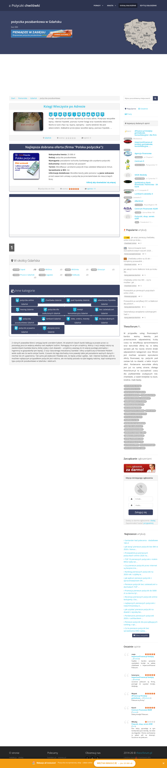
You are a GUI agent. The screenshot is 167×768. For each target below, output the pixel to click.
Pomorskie (22, 98)
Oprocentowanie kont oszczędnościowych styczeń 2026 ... (138, 249)
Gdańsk (33, 98)
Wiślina (45, 269)
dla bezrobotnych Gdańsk (106, 320)
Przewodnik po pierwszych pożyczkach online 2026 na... (136, 554)
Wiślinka (72, 269)
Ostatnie (144, 108)
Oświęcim (138, 157)
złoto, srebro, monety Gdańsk (79, 320)
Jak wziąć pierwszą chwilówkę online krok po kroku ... (139, 238)
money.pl (62, 757)
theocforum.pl (144, 753)
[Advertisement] (83, 76)
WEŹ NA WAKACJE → (114, 763)
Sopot (19, 269)
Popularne (131, 108)
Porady (97, 5)
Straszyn (98, 269)
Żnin (136, 222)
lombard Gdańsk (53, 318)
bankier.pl (51, 757)
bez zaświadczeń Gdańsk (106, 311)
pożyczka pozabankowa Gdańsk (24, 320)
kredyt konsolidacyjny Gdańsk (78, 311)
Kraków (127, 150)
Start (13, 98)
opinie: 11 (91, 188)
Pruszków (138, 205)
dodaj (152, 520)
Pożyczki (25, 5)
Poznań (138, 212)
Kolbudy (72, 275)
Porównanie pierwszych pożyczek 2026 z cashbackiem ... (139, 617)
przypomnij (148, 523)
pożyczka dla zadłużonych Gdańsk (51, 311)
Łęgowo (46, 275)
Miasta (110, 5)
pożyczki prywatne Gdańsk (26, 330)
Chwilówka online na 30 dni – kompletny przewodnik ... (137, 259)
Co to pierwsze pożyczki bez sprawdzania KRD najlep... (136, 629)
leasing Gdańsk (27, 309)
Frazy (129, 114)
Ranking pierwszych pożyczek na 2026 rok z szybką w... (138, 573)
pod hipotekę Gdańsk (79, 300)
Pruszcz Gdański (23, 275)
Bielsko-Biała (139, 165)
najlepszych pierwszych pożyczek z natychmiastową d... (139, 604)
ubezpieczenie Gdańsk (53, 330)
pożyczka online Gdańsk (26, 302)
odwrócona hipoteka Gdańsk (106, 302)
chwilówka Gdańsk (53, 300)
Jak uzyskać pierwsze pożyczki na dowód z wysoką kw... (139, 610)
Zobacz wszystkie (141, 635)
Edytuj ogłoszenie (148, 5)
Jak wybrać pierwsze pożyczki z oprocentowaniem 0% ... (138, 579)
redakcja (13, 757)
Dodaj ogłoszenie (128, 5)
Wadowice (127, 139)
